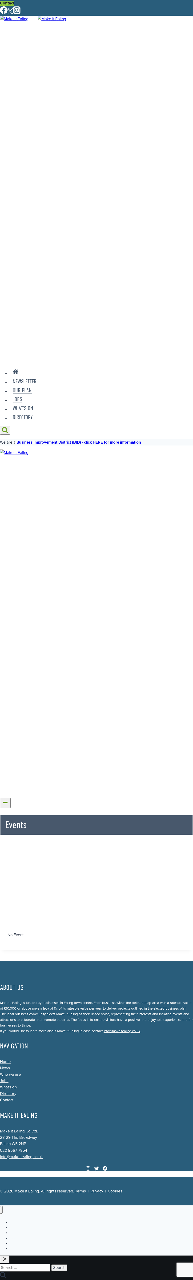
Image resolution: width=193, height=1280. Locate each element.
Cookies (115, 1191)
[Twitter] (10, 12)
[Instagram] (16, 12)
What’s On (23, 408)
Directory (23, 417)
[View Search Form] (5, 430)
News (5, 1068)
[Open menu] (5, 803)
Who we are (10, 1074)
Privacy (97, 1191)
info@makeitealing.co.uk (122, 1031)
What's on (8, 1087)
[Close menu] (1, 1210)
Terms (80, 1191)
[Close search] (4, 1259)
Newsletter (24, 381)
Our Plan (22, 390)
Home (5, 1061)
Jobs (17, 399)
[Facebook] (4, 12)
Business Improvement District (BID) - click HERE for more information (78, 442)
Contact (7, 3)
